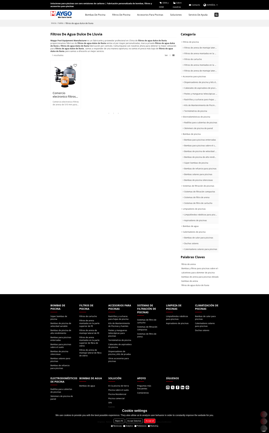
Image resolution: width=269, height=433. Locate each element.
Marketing (154, 426)
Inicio (53, 23)
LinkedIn (182, 387)
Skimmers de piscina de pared (61, 397)
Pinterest (187, 387)
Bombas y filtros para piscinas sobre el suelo (202, 268)
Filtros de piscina (121, 14)
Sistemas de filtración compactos (147, 328)
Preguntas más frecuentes (144, 387)
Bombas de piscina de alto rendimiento (60, 331)
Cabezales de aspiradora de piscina (120, 345)
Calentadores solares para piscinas (205, 324)
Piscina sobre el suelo (118, 390)
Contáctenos (143, 392)
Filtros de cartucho (88, 316)
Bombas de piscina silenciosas (59, 352)
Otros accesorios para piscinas (118, 360)
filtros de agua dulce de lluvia (195, 285)
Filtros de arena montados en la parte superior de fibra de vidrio (89, 341)
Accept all (150, 421)
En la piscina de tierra (118, 385)
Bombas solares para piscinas (60, 360)
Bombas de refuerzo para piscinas (59, 367)
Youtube (168, 387)
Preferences (142, 426)
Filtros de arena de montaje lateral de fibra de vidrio (90, 353)
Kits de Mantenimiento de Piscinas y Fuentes (119, 324)
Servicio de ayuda (198, 14)
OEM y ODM (164, 4)
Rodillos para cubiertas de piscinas (61, 390)
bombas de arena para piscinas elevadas (200, 276)
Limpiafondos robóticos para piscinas (177, 317)
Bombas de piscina (95, 14)
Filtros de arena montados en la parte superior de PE (89, 323)
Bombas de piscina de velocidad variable (60, 324)
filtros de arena (188, 264)
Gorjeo (172, 387)
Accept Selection (134, 421)
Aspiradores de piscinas (177, 323)
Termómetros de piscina (119, 340)
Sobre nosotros (177, 4)
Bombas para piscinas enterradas (60, 338)
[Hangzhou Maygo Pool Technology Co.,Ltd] (61, 15)
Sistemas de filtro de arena (146, 335)
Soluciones (176, 14)
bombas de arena (189, 281)
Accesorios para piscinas (150, 14)
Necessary (117, 426)
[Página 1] (109, 113)
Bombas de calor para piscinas (205, 317)
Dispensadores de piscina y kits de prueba (119, 352)
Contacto (196, 5)
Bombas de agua (87, 385)
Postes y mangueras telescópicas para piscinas (117, 333)
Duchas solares (202, 330)
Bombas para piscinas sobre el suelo (60, 345)
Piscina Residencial (117, 394)
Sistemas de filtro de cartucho (146, 321)
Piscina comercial (116, 398)
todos (60, 23)
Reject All (119, 421)
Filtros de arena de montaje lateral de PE (89, 331)
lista (170, 55)
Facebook (177, 387)
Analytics (129, 426)
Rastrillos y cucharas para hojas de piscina (118, 317)
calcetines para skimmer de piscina (198, 272)
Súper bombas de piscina (58, 317)
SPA (110, 402)
